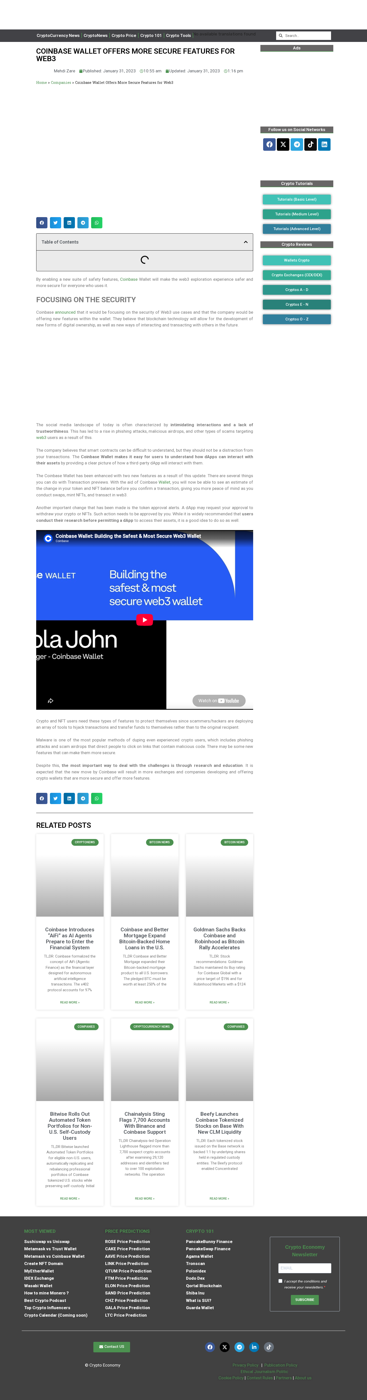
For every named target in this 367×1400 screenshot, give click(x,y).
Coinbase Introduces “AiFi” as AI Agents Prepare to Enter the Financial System (69, 939)
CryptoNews (96, 35)
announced (65, 312)
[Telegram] (297, 144)
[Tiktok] (310, 144)
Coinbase (129, 279)
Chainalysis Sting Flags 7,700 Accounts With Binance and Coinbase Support (144, 1123)
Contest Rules (260, 1377)
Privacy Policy (245, 1365)
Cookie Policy (230, 1377)
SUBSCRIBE (304, 1300)
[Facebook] (269, 144)
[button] (41, 222)
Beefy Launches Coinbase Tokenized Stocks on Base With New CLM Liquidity (219, 1123)
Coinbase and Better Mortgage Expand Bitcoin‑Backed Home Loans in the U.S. (144, 939)
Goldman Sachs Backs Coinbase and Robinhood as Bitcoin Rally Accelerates (219, 939)
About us (303, 1377)
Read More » (70, 1002)
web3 (41, 437)
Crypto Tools (178, 35)
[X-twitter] (283, 144)
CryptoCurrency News (58, 35)
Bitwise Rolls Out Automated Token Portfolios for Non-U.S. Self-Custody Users (70, 1126)
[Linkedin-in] (254, 1347)
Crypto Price (124, 35)
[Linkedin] (324, 144)
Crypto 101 (151, 35)
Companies (61, 82)
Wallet (164, 482)
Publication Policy (280, 1365)
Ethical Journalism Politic (265, 1371)
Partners (284, 1377)
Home (41, 82)
